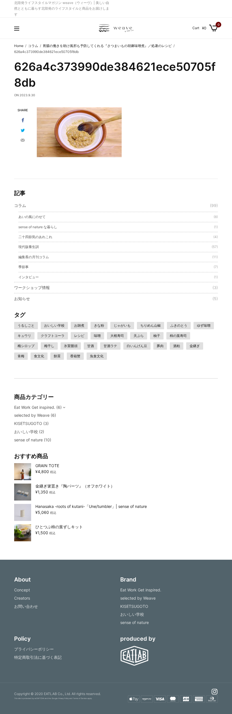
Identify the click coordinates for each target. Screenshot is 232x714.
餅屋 (57, 356)
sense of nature (28, 439)
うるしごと (26, 325)
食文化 (39, 356)
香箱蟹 (75, 356)
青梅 (21, 356)
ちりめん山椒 (150, 325)
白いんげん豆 (137, 346)
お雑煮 (79, 325)
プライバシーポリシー (34, 649)
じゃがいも (122, 325)
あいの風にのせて (32, 217)
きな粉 (99, 325)
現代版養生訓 (28, 247)
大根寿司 (117, 336)
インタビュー (28, 277)
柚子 (156, 336)
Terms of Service (80, 698)
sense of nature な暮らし (37, 227)
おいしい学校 (54, 325)
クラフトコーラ (53, 336)
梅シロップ (26, 346)
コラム (20, 205)
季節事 (23, 267)
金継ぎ (195, 346)
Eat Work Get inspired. (34, 407)
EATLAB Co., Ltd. (57, 694)
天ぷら (139, 336)
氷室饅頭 (71, 346)
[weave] (116, 28)
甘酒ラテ (110, 346)
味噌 (97, 336)
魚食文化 (97, 356)
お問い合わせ (26, 606)
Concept (22, 589)
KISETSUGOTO (28, 423)
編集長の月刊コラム (33, 257)
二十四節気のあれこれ (35, 237)
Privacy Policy (63, 698)
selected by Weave (32, 415)
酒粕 (176, 346)
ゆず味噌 (203, 325)
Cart (195, 28)
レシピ (79, 336)
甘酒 (90, 346)
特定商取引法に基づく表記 (38, 657)
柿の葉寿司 (178, 336)
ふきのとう (178, 325)
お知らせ (22, 298)
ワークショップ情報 (32, 287)
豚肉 (160, 346)
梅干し (49, 346)
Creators (22, 597)
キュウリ (24, 336)
